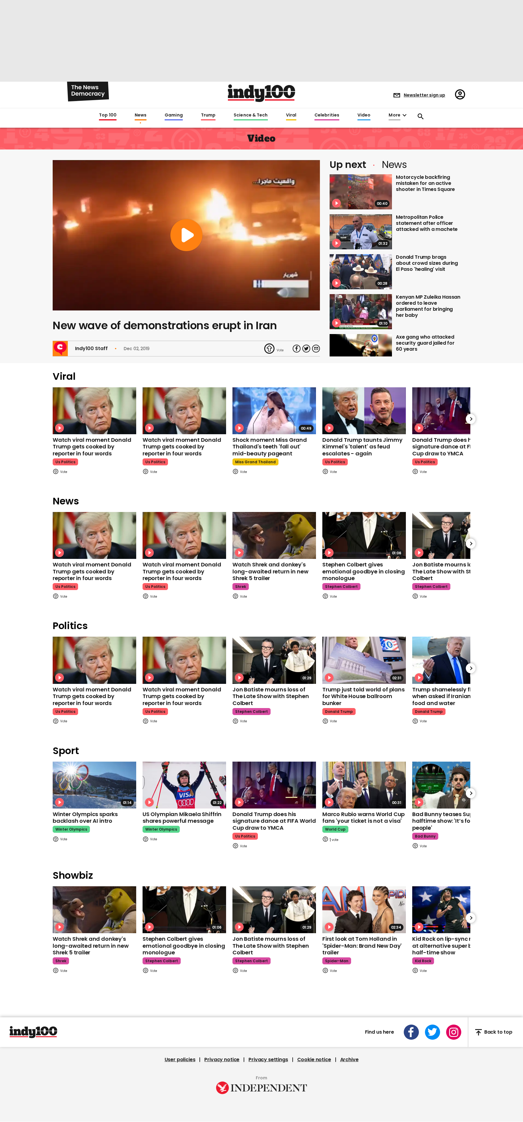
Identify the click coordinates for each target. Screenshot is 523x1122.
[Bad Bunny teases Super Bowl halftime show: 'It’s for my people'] (454, 785)
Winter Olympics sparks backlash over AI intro (85, 817)
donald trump (339, 711)
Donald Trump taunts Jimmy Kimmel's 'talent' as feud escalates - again (362, 446)
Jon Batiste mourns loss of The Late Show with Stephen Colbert (450, 571)
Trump (208, 115)
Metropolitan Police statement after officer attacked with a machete (427, 223)
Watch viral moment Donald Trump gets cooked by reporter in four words (92, 446)
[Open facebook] (411, 1032)
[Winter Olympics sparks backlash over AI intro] (94, 785)
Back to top (498, 1032)
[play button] (186, 235)
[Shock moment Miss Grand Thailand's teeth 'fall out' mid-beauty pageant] (274, 410)
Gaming (174, 115)
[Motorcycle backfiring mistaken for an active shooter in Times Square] (361, 191)
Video (363, 115)
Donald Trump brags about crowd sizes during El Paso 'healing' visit (427, 263)
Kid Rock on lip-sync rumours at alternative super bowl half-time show (452, 945)
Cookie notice (314, 1060)
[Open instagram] (453, 1032)
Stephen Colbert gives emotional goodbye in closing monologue (363, 571)
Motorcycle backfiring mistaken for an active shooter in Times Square (425, 183)
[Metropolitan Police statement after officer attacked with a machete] (361, 231)
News (140, 115)
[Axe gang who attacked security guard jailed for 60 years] (361, 351)
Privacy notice (221, 1060)
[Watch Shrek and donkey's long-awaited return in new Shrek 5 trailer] (274, 535)
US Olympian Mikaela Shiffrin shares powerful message (182, 817)
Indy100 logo (261, 93)
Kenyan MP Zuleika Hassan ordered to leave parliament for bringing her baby (428, 306)
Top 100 (108, 115)
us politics (65, 461)
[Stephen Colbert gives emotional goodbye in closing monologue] (364, 535)
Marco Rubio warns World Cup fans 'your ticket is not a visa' (363, 817)
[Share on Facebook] (297, 349)
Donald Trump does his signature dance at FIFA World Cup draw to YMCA (454, 446)
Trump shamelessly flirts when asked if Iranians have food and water (450, 696)
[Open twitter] (432, 1032)
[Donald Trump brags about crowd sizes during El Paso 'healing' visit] (361, 271)
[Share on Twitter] (306, 349)
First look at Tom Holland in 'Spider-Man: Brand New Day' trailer (362, 945)
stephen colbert (341, 586)
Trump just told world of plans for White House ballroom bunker (363, 696)
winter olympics (71, 829)
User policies (180, 1060)
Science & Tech (251, 115)
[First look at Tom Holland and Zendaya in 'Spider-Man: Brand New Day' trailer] (364, 909)
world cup (335, 829)
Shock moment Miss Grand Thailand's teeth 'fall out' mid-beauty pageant (269, 446)
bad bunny (425, 836)
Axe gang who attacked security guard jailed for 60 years (425, 343)
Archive (349, 1060)
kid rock (423, 960)
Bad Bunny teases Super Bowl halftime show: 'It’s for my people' (452, 821)
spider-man (336, 960)
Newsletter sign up (424, 95)
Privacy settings (268, 1060)
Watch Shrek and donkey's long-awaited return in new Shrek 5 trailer (270, 571)
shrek (240, 586)
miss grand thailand (255, 461)
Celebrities (326, 115)
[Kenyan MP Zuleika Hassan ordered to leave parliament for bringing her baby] (361, 311)
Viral (291, 115)
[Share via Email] (316, 349)
